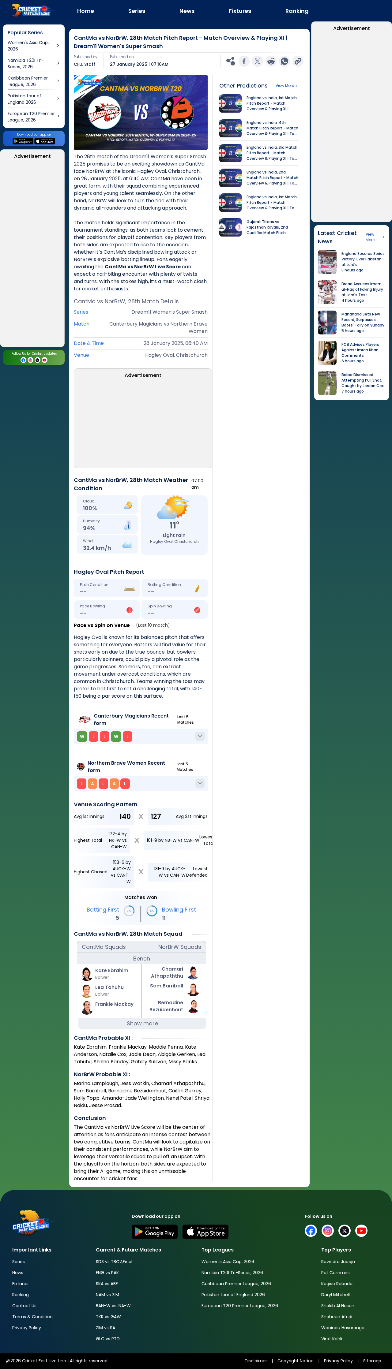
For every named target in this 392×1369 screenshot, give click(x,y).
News (17, 1273)
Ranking (20, 1295)
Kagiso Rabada (336, 1284)
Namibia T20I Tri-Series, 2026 (232, 1273)
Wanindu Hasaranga (342, 1328)
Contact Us (24, 1306)
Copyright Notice (295, 1361)
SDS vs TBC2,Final (114, 1262)
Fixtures (20, 1284)
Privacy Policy (26, 1328)
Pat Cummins (336, 1273)
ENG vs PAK (107, 1273)
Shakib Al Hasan (337, 1306)
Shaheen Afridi (336, 1317)
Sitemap (372, 1361)
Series (18, 1262)
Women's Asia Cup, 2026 (228, 1262)
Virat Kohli (331, 1339)
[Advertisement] (32, 255)
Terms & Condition (32, 1317)
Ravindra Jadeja (338, 1262)
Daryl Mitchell (335, 1295)
